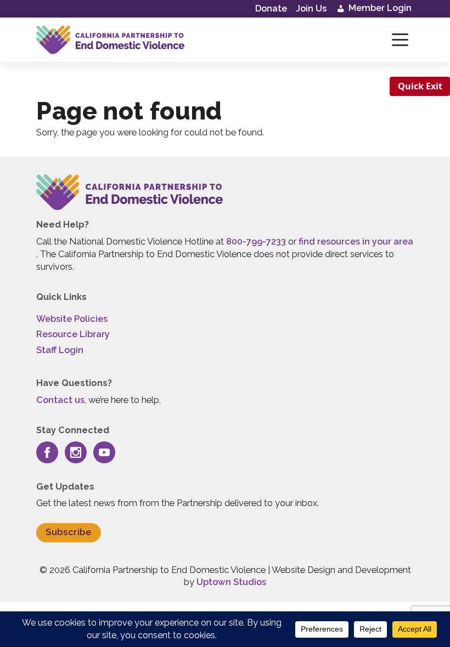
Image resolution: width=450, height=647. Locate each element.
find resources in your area (356, 241)
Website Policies (72, 319)
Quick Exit (420, 86)
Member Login (379, 8)
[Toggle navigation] (400, 40)
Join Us (311, 8)
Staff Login (59, 350)
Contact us (60, 400)
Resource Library (73, 334)
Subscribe (69, 532)
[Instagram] (76, 452)
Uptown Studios (231, 582)
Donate (271, 8)
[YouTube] (104, 452)
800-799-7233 (256, 241)
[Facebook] (47, 452)
